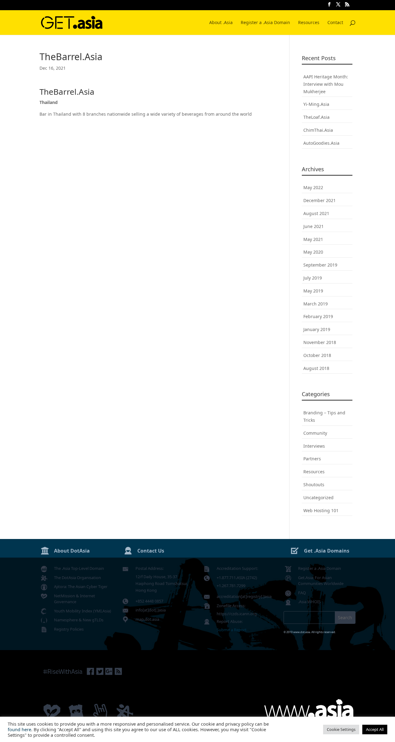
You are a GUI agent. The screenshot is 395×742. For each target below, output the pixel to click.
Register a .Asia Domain (265, 22)
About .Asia (221, 22)
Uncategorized (318, 497)
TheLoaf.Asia (316, 117)
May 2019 (313, 291)
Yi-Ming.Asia (316, 104)
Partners (312, 459)
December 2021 (319, 200)
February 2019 (318, 316)
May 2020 (313, 252)
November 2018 (319, 342)
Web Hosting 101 (321, 510)
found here (19, 729)
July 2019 (312, 278)
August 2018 (316, 368)
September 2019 (320, 265)
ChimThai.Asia (318, 130)
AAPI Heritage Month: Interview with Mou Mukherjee (325, 84)
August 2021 (316, 213)
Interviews (314, 446)
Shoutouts (313, 484)
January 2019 (316, 329)
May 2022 (313, 187)
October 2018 (317, 355)
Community (315, 433)
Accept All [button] (375, 729)
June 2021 (313, 226)
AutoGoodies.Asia (321, 143)
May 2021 (313, 239)
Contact (335, 22)
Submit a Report (232, 629)
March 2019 (315, 304)
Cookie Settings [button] (341, 729)
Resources (308, 22)
